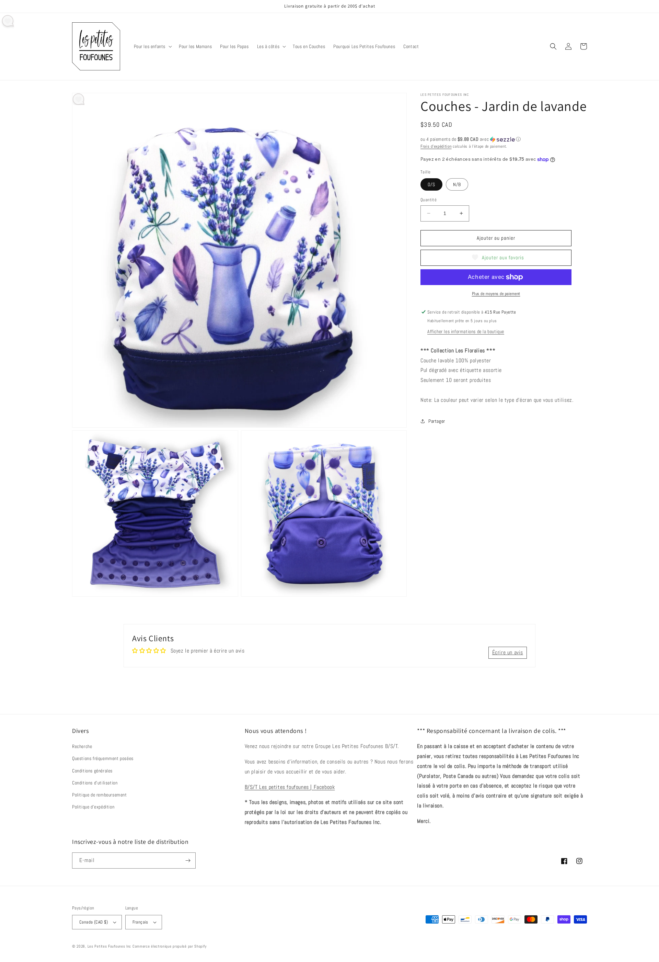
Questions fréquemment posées (103, 758)
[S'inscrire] (187, 860)
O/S (431, 184)
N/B (457, 184)
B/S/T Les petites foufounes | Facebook (290, 787)
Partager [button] (436, 421)
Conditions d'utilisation (94, 783)
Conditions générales (92, 771)
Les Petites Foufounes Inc (109, 946)
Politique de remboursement (99, 795)
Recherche (82, 746)
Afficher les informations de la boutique (465, 331)
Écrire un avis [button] (507, 652)
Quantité (428, 200)
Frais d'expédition (436, 146)
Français (140, 922)
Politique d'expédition (93, 807)
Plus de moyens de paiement (496, 293)
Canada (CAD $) (93, 922)
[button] (152, 46)
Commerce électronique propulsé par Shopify (169, 946)
